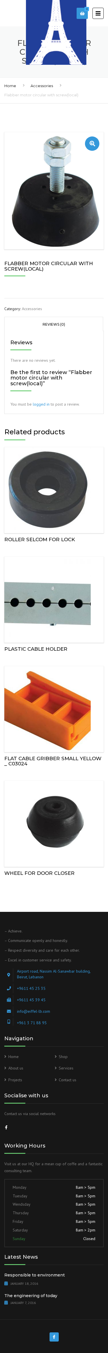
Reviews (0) (54, 324)
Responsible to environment (34, 1275)
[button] (92, 143)
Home (10, 85)
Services (66, 1068)
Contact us (67, 1079)
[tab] (53, 324)
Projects (15, 1079)
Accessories (42, 85)
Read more (54, 489)
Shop (63, 1056)
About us (15, 1068)
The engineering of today (30, 1295)
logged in (41, 404)
